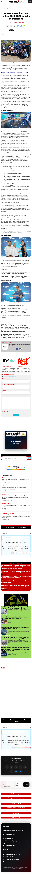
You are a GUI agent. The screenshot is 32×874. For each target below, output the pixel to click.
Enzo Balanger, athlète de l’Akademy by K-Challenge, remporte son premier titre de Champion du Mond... (17, 653)
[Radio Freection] (16, 283)
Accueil (3, 8)
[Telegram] (16, 771)
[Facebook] (7, 767)
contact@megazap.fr (10, 834)
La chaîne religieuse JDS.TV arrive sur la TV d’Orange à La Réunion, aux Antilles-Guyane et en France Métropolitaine (8, 369)
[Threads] (25, 767)
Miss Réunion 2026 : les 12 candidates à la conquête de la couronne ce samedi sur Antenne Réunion (15, 572)
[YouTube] (20, 767)
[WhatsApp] (11, 771)
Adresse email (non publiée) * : (9, 384)
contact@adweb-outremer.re (12, 854)
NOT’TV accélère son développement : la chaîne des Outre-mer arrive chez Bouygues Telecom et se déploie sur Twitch (23, 369)
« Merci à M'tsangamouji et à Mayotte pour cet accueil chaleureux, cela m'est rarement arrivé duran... (19, 621)
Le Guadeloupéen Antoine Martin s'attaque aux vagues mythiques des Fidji (15, 627)
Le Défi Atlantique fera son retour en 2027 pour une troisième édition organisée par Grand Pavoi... (19, 611)
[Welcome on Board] (16, 238)
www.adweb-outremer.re (11, 859)
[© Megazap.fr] (16, 40)
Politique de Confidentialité (16, 798)
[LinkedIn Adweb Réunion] (3, 861)
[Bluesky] (20, 771)
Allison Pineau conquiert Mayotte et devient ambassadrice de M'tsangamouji (14, 617)
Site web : (4, 390)
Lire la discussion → (7, 482)
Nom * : (3, 378)
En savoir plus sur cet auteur (20, 346)
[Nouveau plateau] (16, 112)
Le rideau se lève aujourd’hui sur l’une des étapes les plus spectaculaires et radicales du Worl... (18, 631)
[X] (16, 767)
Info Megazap (9, 8)
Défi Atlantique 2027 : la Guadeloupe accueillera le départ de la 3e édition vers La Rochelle (15, 607)
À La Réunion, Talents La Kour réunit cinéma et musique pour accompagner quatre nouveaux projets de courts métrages (15, 587)
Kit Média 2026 (16, 817)
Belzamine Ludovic (7, 342)
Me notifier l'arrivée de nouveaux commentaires (15, 411)
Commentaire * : (6, 396)
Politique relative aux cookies (16, 808)
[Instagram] (11, 767)
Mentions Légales (16, 794)
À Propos (16, 813)
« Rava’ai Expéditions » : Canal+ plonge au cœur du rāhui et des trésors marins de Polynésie (16, 576)
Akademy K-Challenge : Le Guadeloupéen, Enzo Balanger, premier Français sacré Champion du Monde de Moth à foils (15, 649)
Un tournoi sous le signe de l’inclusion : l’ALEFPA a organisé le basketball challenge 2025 (15, 638)
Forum (3, 667)
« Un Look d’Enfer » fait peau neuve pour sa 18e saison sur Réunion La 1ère (15, 581)
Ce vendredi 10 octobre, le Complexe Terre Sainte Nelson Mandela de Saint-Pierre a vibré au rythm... (19, 641)
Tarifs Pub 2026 (16, 803)
